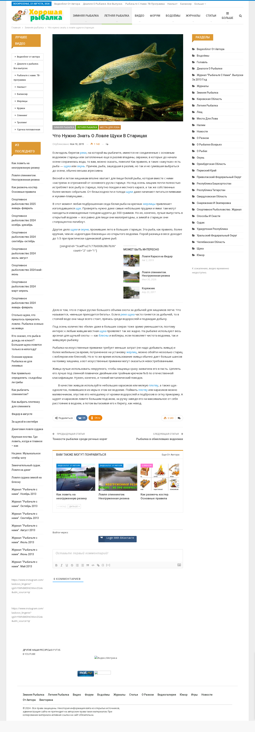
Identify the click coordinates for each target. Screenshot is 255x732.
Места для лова (109, 127)
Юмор (200, 255)
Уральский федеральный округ (217, 235)
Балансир (186, 3)
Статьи (211, 15)
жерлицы (149, 204)
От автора (29, 699)
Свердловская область (212, 196)
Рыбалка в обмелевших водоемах (159, 439)
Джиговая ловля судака (27, 429)
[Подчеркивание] (66, 565)
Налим (201, 125)
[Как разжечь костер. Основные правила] (160, 477)
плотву (153, 385)
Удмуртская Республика (212, 228)
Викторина (46, 699)
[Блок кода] (93, 565)
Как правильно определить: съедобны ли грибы (27, 378)
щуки (129, 191)
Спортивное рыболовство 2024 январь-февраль (24, 303)
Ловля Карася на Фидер (157, 256)
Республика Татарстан (211, 190)
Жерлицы (22, 101)
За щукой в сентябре (25, 421)
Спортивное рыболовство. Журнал (219, 209)
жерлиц (131, 352)
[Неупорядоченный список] (82, 565)
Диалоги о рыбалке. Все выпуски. (103, 3)
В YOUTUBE (29, 654)
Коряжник (148, 288)
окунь (81, 166)
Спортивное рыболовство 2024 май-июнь (27, 270)
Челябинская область (211, 242)
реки (83, 152)
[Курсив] (61, 565)
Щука (200, 248)
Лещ (200, 112)
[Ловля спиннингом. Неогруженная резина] (131, 277)
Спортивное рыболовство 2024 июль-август (24, 253)
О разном (147, 465)
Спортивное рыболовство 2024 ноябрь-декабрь (24, 220)
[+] (108, 565)
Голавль (202, 62)
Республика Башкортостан (214, 183)
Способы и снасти (208, 216)
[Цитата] (87, 565)
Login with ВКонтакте (120, 537)
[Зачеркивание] (72, 565)
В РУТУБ (55, 650)
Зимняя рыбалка (86, 15)
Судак (201, 222)
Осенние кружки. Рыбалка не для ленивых (22, 361)
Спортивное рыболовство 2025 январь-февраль (24, 204)
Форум (155, 15)
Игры (194, 694)
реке (124, 314)
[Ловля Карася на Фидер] (131, 261)
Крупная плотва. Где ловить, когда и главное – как (27, 441)
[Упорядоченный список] (77, 565)
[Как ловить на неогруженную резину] (75, 477)
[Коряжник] (131, 293)
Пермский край (206, 170)
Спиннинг (22, 115)
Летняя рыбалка (116, 15)
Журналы (193, 15)
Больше (199, 3)
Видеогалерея (167, 694)
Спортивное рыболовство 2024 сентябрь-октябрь (24, 237)
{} (103, 565)
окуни (85, 229)
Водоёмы (173, 15)
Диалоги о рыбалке (209, 68)
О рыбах (202, 151)
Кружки (21, 108)
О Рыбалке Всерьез (209, 144)
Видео (139, 15)
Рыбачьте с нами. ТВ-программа (145, 3)
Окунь (200, 157)
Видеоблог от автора (67, 3)
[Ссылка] (98, 565)
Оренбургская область (211, 163)
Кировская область (209, 98)
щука (67, 166)
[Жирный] (56, 565)
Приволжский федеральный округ (219, 177)
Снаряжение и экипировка (214, 202)
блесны (104, 335)
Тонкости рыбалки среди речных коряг (79, 439)
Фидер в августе (22, 413)
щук (78, 208)
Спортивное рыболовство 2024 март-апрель (24, 286)
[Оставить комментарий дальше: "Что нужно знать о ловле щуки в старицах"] (105, 144)
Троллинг (22, 122)
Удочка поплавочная (28, 129)
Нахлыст (172, 3)
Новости (202, 131)
